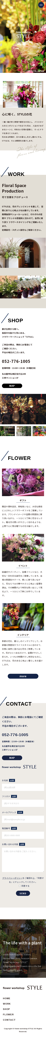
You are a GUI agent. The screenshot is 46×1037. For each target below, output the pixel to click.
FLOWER (8, 1014)
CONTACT (9, 1020)
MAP (12, 385)
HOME (6, 998)
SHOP (6, 1009)
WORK (7, 1004)
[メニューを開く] (41, 5)
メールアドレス (12, 812)
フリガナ (9, 796)
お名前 (8, 780)
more (23, 676)
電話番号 (9, 828)
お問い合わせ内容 (13, 844)
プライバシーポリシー (12, 878)
